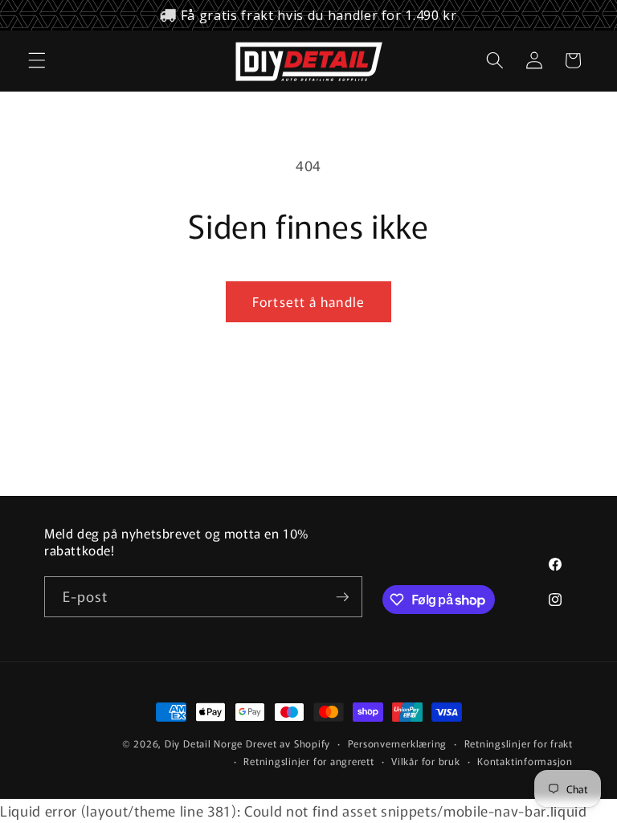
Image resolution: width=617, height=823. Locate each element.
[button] (37, 60)
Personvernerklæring (397, 743)
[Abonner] (342, 597)
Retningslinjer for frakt (518, 743)
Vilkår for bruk (425, 761)
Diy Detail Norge (204, 743)
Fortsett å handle (308, 301)
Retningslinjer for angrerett (308, 761)
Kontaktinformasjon (525, 761)
